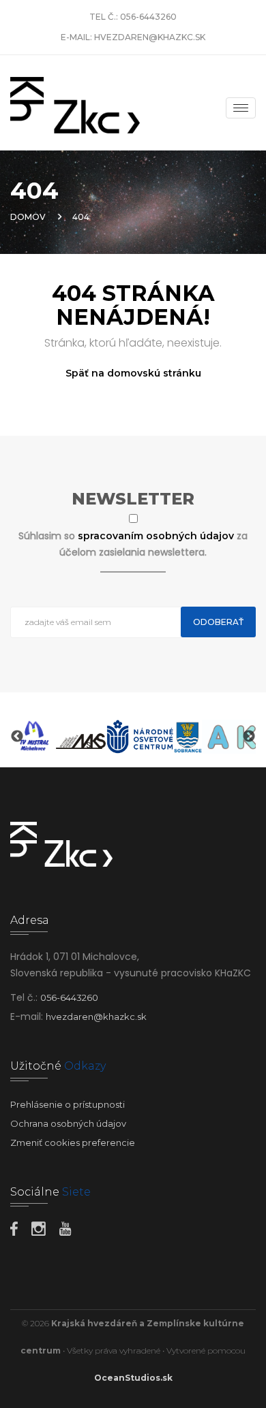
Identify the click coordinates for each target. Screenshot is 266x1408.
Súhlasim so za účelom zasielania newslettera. (133, 544)
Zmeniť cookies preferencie (72, 1142)
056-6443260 (148, 17)
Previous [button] (17, 736)
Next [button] (249, 736)
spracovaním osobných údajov (157, 536)
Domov (28, 217)
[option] (33, 737)
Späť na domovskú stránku (133, 373)
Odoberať (218, 622)
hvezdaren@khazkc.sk (149, 37)
